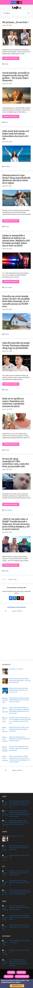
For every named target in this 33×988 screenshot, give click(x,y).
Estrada (6, 226)
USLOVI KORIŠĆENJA (22, 976)
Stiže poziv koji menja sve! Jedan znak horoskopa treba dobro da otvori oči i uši (15, 135)
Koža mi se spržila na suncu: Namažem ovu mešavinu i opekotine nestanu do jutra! (13, 402)
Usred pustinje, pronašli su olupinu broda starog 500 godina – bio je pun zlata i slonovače (15, 76)
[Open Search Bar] (28, 13)
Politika (6, 571)
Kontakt (11, 972)
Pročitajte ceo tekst (11, 58)
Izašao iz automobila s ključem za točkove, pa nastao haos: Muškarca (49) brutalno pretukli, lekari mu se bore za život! (16, 240)
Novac (6, 122)
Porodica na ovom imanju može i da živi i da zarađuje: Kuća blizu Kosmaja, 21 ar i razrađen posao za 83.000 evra (16, 301)
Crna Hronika (8, 287)
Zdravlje (6, 450)
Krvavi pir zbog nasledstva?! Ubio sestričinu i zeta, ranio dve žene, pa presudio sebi (15, 462)
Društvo (6, 334)
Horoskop (7, 166)
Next (15, 579)
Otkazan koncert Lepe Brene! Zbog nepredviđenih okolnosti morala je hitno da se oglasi (16, 179)
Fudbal (6, 64)
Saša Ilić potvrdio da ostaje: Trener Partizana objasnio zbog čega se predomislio (16, 345)
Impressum (8, 976)
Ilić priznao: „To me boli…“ (15, 22)
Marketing (21, 972)
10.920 (10, 579)
